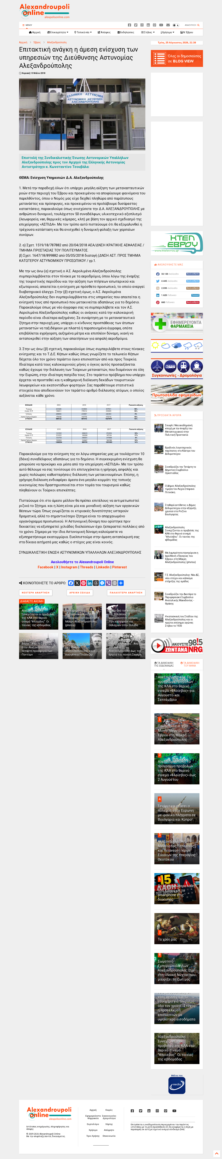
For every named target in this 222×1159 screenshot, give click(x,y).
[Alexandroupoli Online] (44, 17)
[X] (135, 25)
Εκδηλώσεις (127, 32)
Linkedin (102, 567)
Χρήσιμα (167, 32)
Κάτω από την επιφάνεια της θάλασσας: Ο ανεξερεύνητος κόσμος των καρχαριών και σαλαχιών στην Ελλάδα (124, 618)
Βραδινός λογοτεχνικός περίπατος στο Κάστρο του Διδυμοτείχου (180, 450)
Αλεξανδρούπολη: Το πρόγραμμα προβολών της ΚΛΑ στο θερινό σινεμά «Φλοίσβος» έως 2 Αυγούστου (177, 770)
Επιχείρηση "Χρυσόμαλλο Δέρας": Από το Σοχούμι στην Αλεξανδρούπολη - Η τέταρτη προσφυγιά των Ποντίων (38, 647)
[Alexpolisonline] (168, 25)
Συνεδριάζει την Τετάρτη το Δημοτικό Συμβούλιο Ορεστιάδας (180, 469)
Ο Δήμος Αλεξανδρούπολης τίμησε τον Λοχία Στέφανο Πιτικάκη (180, 488)
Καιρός (109, 1110)
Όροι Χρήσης (93, 1136)
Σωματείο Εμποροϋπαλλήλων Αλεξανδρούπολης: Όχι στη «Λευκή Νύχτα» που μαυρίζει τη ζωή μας (176, 970)
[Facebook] (129, 25)
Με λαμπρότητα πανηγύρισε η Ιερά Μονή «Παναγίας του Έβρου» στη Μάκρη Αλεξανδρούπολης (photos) (82, 618)
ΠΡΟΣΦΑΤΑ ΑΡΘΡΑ (169, 415)
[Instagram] (142, 25)
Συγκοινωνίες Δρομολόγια (109, 1117)
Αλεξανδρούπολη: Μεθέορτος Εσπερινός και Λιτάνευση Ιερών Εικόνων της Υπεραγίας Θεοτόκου (176, 850)
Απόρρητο (109, 1130)
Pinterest (119, 567)
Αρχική (36, 32)
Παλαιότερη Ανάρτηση (126, 593)
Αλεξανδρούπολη (57, 42)
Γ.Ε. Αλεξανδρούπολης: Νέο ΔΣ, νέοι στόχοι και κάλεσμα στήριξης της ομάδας (182, 578)
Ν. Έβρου (188, 32)
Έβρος (37, 42)
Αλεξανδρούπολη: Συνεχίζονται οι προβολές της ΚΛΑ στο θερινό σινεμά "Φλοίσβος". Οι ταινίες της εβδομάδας (38, 618)
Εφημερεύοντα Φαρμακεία (93, 1117)
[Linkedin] (148, 25)
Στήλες (148, 32)
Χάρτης (109, 1124)
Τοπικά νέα (82, 32)
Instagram (69, 567)
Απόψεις (105, 32)
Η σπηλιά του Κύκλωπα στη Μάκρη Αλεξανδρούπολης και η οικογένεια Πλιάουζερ (80, 649)
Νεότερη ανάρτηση (36, 593)
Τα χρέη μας (167, 939)
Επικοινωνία (109, 1136)
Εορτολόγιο (93, 1124)
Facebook (45, 567)
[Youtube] (161, 25)
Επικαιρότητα (58, 32)
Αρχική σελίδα (79, 593)
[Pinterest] (154, 25)
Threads (86, 567)
